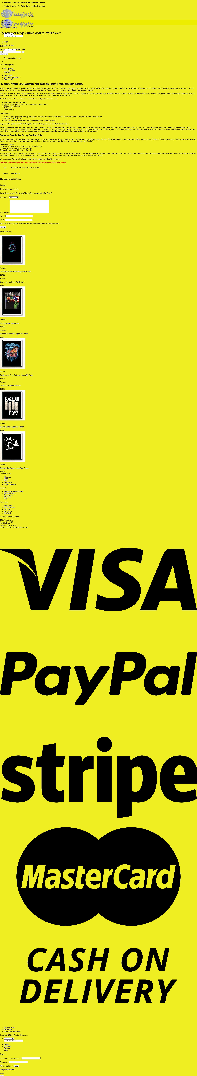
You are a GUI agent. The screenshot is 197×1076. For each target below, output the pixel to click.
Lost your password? (7, 1070)
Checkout (7, 497)
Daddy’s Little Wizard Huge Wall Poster (14, 468)
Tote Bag (7, 22)
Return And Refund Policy (13, 491)
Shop (8, 28)
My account (8, 495)
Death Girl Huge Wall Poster (10, 385)
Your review (5, 212)
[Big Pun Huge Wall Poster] (12, 316)
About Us (7, 477)
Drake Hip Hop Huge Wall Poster (12, 282)
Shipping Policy (10, 493)
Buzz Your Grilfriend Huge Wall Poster (14, 334)
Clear (18, 50)
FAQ (5, 481)
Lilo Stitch (7, 513)
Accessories (8, 68)
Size (1, 50)
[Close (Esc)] (1, 1073)
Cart (5, 499)
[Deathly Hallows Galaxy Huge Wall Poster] (12, 264)
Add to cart (4, 54)
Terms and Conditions (12, 1031)
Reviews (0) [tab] (8, 79)
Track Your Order (10, 484)
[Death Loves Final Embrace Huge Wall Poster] (12, 368)
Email (2, 220)
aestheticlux (15, 173)
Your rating (4, 197)
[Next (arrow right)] (3, 1075)
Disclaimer (8, 1029)
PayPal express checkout (41, 159)
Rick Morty (8, 511)
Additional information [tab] (12, 77)
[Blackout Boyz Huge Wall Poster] (12, 420)
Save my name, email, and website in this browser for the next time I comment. (30, 224)
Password (4, 1062)
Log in (16, 1066)
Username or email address (10, 1058)
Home (6, 20)
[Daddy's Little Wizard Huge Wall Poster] (12, 461)
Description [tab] (8, 75)
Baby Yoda (8, 506)
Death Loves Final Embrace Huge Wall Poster (16, 375)
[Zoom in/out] (3, 1073)
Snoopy (7, 509)
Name (2, 216)
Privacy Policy (9, 1028)
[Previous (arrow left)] (1, 1075)
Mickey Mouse (9, 507)
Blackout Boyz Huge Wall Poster (12, 427)
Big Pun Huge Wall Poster (9, 323)
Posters (7, 24)
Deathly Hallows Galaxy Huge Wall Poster (15, 271)
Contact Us (8, 482)
